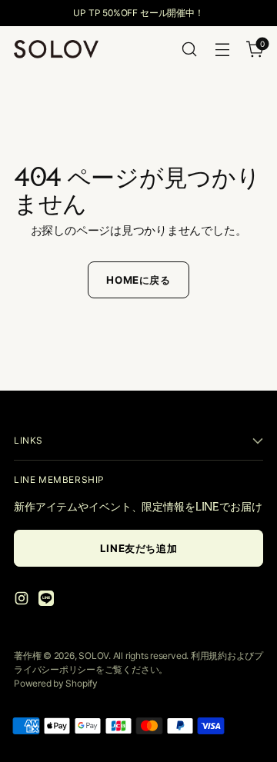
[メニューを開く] (222, 49)
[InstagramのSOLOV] (23, 601)
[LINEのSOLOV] (47, 601)
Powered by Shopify (56, 683)
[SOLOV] (56, 49)
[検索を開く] (189, 49)
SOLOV (93, 655)
